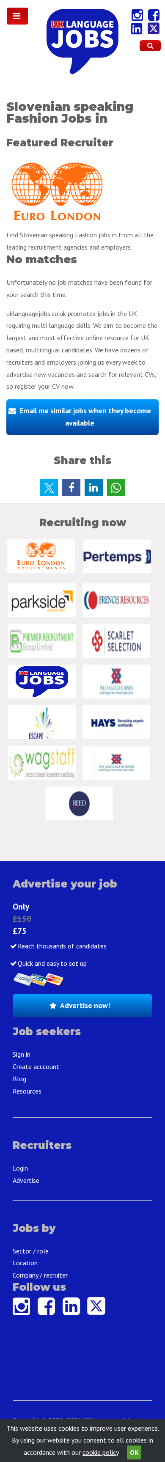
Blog (19, 1079)
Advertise (26, 1180)
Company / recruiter (40, 1275)
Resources (27, 1091)
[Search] (150, 45)
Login (20, 1168)
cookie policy (100, 1452)
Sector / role (31, 1251)
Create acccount (36, 1066)
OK (134, 1452)
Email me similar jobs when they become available (85, 417)
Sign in (21, 1054)
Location (25, 1263)
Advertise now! (85, 1005)
